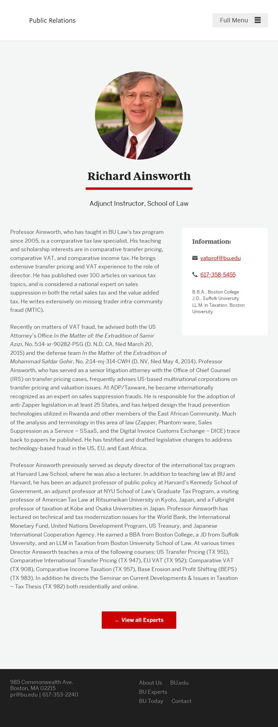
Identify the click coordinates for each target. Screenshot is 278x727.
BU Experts (153, 691)
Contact (182, 701)
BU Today (151, 701)
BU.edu (179, 682)
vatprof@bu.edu (220, 258)
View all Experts (142, 620)
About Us (150, 682)
